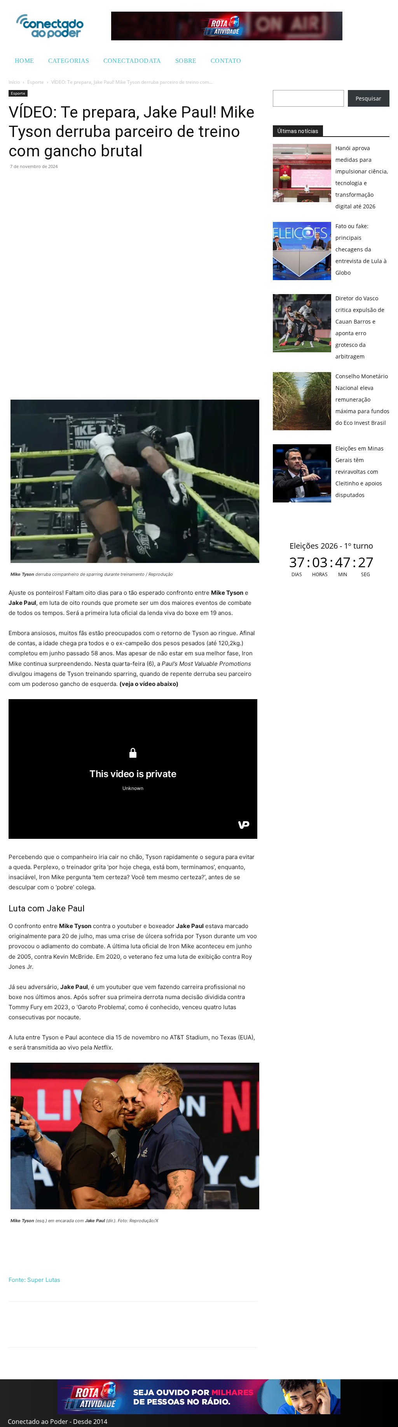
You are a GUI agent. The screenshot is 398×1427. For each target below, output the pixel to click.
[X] (52, 184)
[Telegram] (70, 184)
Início (14, 82)
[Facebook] (34, 184)
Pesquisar (368, 98)
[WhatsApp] (16, 184)
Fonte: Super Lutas (34, 1279)
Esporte (35, 82)
